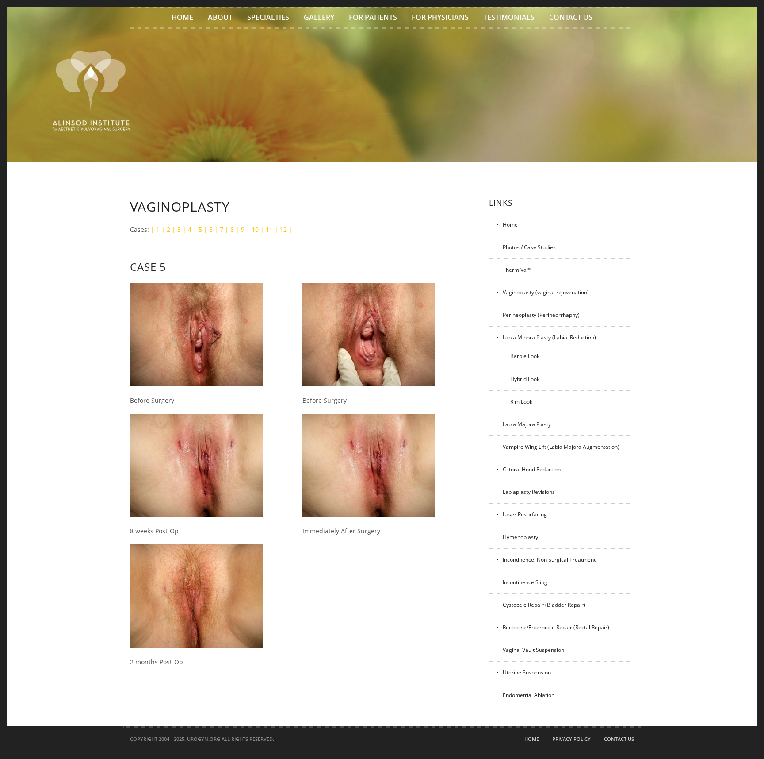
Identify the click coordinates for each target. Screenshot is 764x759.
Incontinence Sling (525, 582)
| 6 (208, 229)
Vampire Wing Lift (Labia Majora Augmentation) (561, 447)
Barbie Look (524, 356)
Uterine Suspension (527, 672)
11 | (272, 229)
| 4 (187, 229)
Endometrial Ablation (528, 695)
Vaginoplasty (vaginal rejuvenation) (546, 292)
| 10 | (255, 229)
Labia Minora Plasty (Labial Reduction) (549, 337)
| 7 (218, 229)
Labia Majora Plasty (527, 424)
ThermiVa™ (517, 270)
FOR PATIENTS (373, 17)
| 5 (197, 229)
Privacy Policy (571, 739)
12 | (286, 229)
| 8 (229, 229)
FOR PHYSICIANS (440, 17)
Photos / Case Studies (529, 247)
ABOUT (220, 17)
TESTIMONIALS (509, 17)
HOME (182, 17)
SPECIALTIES (268, 17)
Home (510, 224)
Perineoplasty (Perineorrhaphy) (541, 315)
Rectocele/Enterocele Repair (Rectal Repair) (556, 627)
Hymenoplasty (520, 537)
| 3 (176, 229)
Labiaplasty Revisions (529, 492)
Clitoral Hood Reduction (532, 469)
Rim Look (521, 401)
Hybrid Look (524, 379)
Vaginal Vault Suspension (533, 650)
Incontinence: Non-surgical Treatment (549, 559)
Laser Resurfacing (525, 514)
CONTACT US (570, 17)
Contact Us (619, 739)
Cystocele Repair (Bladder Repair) (544, 605)
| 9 (240, 229)
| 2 (165, 229)
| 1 (155, 229)
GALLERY (319, 17)
